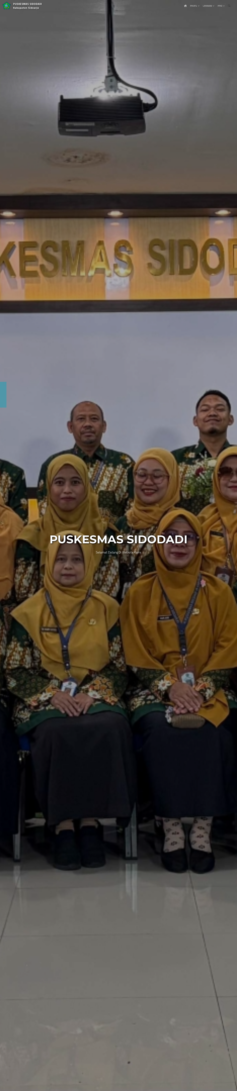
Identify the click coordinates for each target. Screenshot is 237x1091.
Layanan (207, 5)
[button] (7, 546)
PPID (220, 5)
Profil (193, 5)
